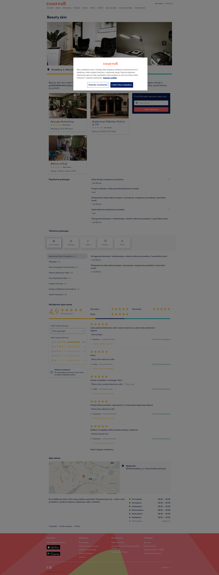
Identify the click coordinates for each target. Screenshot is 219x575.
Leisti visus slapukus (122, 85)
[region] (110, 74)
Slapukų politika (110, 78)
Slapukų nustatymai (98, 85)
